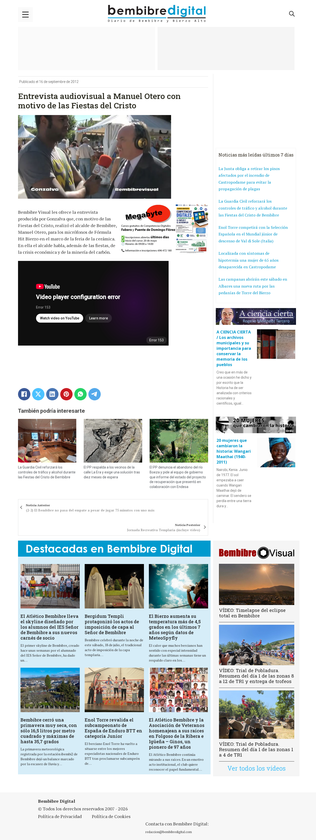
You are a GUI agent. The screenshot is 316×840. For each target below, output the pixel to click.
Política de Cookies (111, 816)
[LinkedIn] (52, 394)
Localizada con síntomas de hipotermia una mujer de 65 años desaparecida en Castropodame (248, 260)
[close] (25, 14)
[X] (38, 394)
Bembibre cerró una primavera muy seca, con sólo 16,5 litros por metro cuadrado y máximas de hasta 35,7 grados (48, 730)
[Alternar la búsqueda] (292, 14)
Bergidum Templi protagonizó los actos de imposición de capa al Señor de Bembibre (112, 624)
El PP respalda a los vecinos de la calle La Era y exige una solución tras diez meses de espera (112, 472)
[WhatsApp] (80, 394)
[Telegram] (94, 394)
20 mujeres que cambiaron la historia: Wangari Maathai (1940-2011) (234, 451)
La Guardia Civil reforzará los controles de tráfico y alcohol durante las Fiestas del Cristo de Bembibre (47, 472)
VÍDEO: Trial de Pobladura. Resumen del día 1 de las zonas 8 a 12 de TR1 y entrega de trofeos (256, 675)
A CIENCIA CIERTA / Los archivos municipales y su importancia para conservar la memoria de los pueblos (234, 348)
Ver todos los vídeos (256, 768)
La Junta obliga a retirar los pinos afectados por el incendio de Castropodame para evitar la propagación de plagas (249, 179)
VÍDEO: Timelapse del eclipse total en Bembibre (252, 613)
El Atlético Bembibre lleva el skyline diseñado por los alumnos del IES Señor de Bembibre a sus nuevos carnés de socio (49, 627)
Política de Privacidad (60, 816)
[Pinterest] (66, 394)
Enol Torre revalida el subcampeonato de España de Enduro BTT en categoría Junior (113, 728)
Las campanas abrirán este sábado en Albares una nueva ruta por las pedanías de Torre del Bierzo (252, 285)
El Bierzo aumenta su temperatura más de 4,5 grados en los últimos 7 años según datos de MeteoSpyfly (175, 627)
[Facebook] (24, 394)
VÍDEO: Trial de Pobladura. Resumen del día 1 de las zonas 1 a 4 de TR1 (256, 749)
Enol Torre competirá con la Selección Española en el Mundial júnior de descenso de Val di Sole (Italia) (253, 234)
